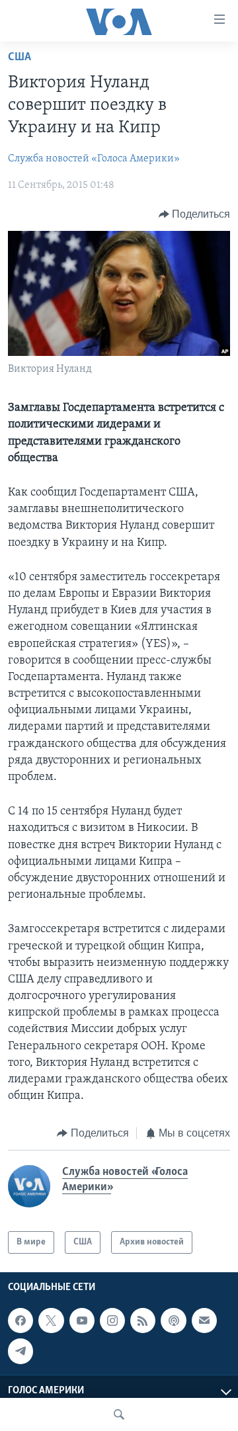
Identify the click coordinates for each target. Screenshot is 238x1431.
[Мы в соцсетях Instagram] (112, 1320)
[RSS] (142, 1320)
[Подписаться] (204, 1320)
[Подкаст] (173, 1320)
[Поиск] (119, 1414)
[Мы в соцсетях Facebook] (20, 1320)
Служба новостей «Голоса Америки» (94, 158)
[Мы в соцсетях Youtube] (82, 1320)
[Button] (195, 214)
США (19, 58)
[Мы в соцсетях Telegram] (20, 1351)
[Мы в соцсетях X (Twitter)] (50, 1320)
